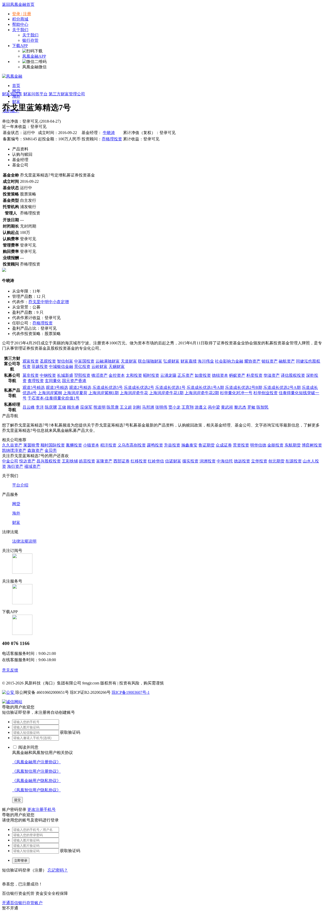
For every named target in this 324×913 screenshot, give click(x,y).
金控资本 (117, 375)
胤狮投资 (74, 445)
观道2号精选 (80, 387)
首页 (16, 85)
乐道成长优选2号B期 (243, 387)
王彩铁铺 (70, 461)
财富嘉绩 (188, 361)
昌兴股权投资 (48, 461)
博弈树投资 (312, 445)
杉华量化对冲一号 (236, 393)
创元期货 (276, 461)
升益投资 (172, 445)
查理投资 (36, 380)
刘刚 (137, 407)
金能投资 (275, 445)
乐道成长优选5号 (107, 387)
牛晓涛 (109, 132)
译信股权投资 (293, 375)
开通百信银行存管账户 (22, 903)
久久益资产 (12, 445)
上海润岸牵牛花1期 (166, 393)
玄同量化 (53, 380)
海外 (16, 513)
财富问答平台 (35, 94)
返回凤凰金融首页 (18, 4)
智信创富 (65, 361)
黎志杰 (240, 407)
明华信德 (258, 445)
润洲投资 (207, 461)
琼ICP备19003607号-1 (131, 692)
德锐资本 (220, 375)
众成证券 (224, 445)
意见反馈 (10, 670)
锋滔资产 (99, 375)
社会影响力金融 (229, 361)
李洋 (40, 407)
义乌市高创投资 (131, 445)
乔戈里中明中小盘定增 (48, 302)
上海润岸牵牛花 (134, 393)
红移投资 (139, 461)
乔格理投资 (112, 139)
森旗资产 (35, 450)
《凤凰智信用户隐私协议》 (36, 790)
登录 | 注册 (21, 14)
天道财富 (129, 361)
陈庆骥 (51, 407)
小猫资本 (91, 445)
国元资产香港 (74, 380)
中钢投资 (48, 375)
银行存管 (30, 40)
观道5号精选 (34, 387)
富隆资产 (104, 461)
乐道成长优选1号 (170, 387)
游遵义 (201, 407)
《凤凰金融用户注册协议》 (36, 762)
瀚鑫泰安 (189, 445)
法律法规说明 (24, 541)
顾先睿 (73, 407)
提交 (17, 800)
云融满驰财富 (107, 361)
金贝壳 (51, 450)
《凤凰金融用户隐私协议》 (36, 780)
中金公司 (10, 461)
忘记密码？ (58, 870)
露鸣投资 (155, 445)
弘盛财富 (171, 361)
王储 (62, 407)
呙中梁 (214, 407)
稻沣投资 (108, 445)
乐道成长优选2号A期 (282, 387)
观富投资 (31, 361)
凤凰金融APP (34, 56)
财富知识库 (12, 94)
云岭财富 (99, 366)
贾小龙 (174, 407)
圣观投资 (48, 361)
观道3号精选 (57, 387)
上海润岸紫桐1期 (103, 393)
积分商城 (20, 19)
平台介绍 (20, 485)
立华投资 (259, 461)
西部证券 (121, 461)
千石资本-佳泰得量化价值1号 (53, 398)
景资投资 (241, 445)
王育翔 (187, 407)
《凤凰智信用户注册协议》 (36, 771)
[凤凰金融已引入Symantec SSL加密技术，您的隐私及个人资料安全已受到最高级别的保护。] (12, 702)
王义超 (126, 407)
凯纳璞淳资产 (14, 450)
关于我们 (30, 35)
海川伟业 (206, 361)
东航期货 (293, 445)
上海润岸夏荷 (75, 393)
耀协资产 (252, 361)
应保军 (86, 407)
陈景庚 (113, 407)
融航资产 (287, 361)
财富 (16, 101)
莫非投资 (31, 375)
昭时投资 (151, 375)
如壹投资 (203, 375)
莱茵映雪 (31, 445)
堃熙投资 (82, 375)
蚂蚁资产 (237, 375)
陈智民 (262, 407)
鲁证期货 (206, 445)
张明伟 (161, 407)
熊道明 (99, 407)
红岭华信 (156, 461)
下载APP (20, 45)
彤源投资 (294, 461)
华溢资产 (272, 375)
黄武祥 (227, 407)
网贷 (16, 91)
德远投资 (242, 461)
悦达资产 (27, 461)
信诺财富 (173, 461)
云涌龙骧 (168, 375)
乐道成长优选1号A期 (205, 387)
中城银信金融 (61, 366)
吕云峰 (29, 407)
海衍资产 (15, 466)
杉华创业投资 (265, 393)
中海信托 (225, 461)
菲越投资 (40, 366)
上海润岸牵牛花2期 (202, 393)
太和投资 (134, 375)
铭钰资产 (269, 361)
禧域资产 (32, 466)
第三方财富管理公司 (67, 94)
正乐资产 (185, 375)
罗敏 (251, 407)
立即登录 (20, 860)
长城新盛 (65, 375)
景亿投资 (82, 366)
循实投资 (190, 461)
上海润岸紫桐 (50, 393)
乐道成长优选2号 (139, 387)
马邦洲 (148, 407)
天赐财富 (117, 366)
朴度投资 (254, 375)
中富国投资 (84, 361)
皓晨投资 (87, 461)
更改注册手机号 (41, 809)
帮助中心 (20, 24)
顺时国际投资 (52, 445)
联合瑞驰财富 (150, 361)
